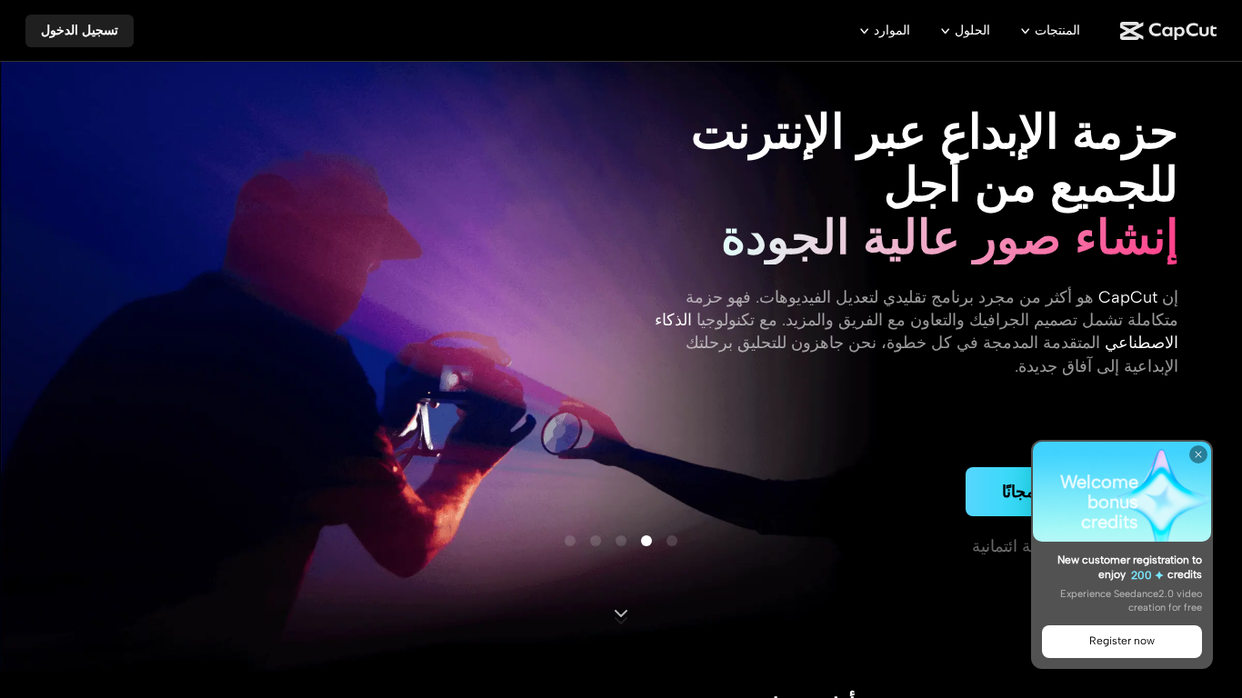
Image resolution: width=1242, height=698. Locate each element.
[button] (79, 31)
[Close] (1198, 454)
